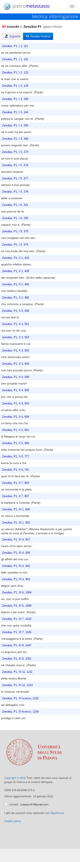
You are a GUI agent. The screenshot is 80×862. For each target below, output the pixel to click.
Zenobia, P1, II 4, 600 (15, 390)
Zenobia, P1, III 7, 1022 (16, 619)
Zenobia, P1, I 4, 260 (15, 138)
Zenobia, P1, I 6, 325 (15, 218)
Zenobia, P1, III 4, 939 (16, 552)
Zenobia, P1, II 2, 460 (15, 297)
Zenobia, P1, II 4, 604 (15, 416)
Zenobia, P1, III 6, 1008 (16, 605)
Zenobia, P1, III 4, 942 (16, 566)
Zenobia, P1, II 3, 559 (15, 363)
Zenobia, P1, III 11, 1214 (17, 685)
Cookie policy (12, 821)
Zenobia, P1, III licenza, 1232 (20, 698)
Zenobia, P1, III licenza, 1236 (20, 711)
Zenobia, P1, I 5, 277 (15, 178)
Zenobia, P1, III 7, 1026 (16, 632)
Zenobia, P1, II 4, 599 (15, 377)
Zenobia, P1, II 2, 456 (15, 284)
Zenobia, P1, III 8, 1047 (16, 645)
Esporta (14, 36)
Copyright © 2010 (15, 778)
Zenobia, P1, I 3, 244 (15, 112)
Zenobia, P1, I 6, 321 (15, 204)
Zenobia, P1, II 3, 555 (15, 350)
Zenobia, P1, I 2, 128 (15, 85)
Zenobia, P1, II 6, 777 (15, 456)
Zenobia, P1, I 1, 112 (15, 46)
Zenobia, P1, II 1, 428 (15, 271)
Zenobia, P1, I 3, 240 (15, 99)
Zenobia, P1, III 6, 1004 (16, 592)
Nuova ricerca (39, 36)
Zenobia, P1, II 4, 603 (15, 403)
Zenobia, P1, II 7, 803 (15, 482)
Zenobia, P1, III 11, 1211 (17, 671)
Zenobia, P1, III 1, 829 (16, 509)
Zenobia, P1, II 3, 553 (15, 337)
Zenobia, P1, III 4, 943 (16, 579)
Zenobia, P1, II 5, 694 (15, 443)
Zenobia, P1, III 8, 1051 (16, 658)
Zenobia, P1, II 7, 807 (15, 496)
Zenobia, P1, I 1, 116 (15, 59)
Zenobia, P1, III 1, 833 (16, 522)
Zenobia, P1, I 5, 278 (15, 191)
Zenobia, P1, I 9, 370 (15, 231)
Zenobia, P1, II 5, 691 (15, 430)
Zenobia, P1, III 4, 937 (16, 539)
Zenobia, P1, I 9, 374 (15, 244)
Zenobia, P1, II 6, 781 (15, 469)
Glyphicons (57, 813)
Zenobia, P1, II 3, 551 (15, 324)
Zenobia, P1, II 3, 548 (15, 310)
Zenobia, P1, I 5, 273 (15, 152)
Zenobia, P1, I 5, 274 (15, 165)
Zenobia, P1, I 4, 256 (15, 125)
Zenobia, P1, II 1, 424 (15, 257)
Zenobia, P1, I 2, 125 (15, 72)
